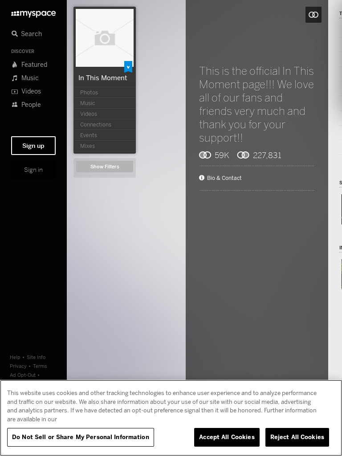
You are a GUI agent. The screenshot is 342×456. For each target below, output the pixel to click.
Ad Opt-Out (23, 374)
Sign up (33, 146)
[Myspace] (33, 12)
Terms (40, 365)
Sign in (33, 170)
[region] (171, 418)
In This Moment (102, 77)
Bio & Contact (224, 178)
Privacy (18, 365)
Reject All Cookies (297, 437)
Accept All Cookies (226, 437)
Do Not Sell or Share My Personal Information (80, 437)
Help (15, 357)
